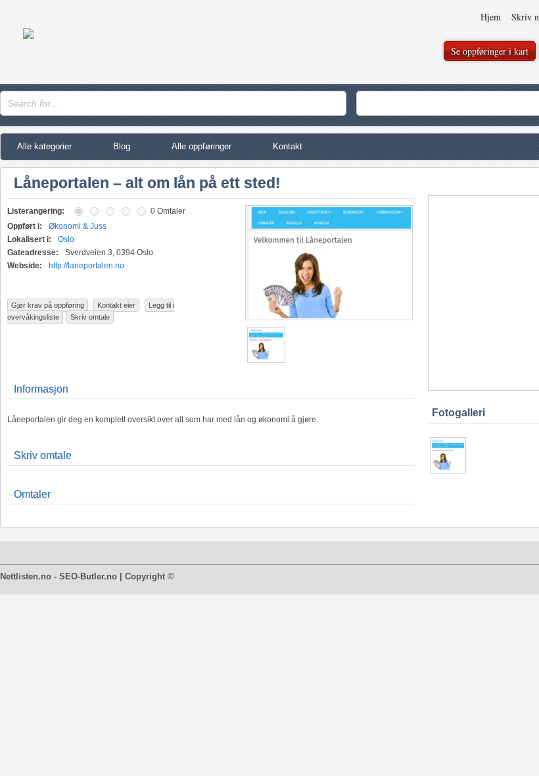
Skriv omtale (90, 317)
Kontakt (287, 146)
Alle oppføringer (201, 146)
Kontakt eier (116, 305)
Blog (121, 146)
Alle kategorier (44, 146)
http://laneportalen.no (86, 265)
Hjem (490, 17)
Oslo (66, 239)
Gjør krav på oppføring (47, 305)
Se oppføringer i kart (489, 51)
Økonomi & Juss (77, 226)
